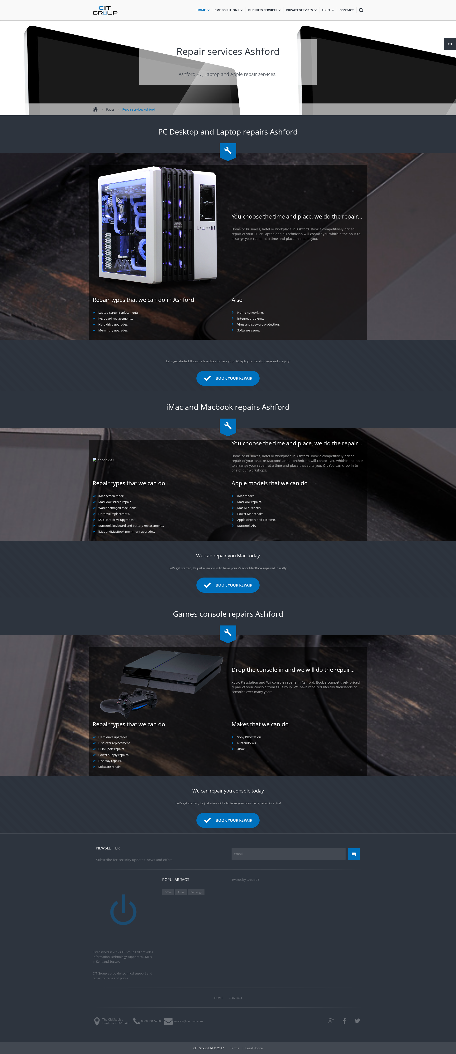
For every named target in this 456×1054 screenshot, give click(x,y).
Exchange (196, 892)
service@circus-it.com (188, 1021)
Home (204, 10)
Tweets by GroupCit (245, 879)
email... (240, 854)
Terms (234, 1048)
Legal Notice (254, 1048)
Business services (262, 10)
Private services (299, 10)
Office (168, 892)
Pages (110, 109)
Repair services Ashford (138, 109)
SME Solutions (230, 10)
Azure (181, 892)
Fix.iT (329, 10)
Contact (347, 10)
